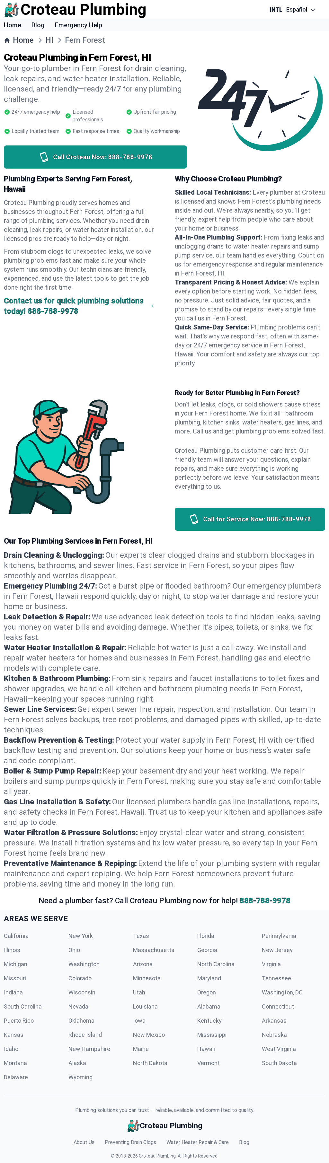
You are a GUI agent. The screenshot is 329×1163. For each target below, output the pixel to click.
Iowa (139, 1020)
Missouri (15, 978)
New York (80, 935)
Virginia (271, 964)
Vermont (208, 1063)
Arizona (143, 964)
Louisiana (145, 1006)
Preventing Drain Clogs (130, 1142)
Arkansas (274, 1020)
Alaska (77, 1063)
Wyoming (80, 1077)
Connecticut (278, 1006)
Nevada (78, 1006)
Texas (141, 935)
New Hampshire (89, 1048)
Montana (15, 1063)
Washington (84, 964)
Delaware (16, 1077)
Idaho (11, 1048)
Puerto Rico (19, 1020)
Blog (38, 25)
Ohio (74, 950)
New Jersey (277, 950)
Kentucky (209, 1020)
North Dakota (150, 1063)
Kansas (13, 1034)
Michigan (15, 964)
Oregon (206, 992)
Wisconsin (81, 992)
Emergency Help (78, 25)
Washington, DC (282, 992)
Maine (141, 1048)
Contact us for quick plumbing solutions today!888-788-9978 (74, 306)
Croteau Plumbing (157, 1156)
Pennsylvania (279, 935)
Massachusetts (153, 950)
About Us (84, 1142)
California (16, 935)
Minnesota (147, 978)
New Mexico (149, 1034)
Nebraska (274, 1034)
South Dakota (279, 1063)
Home (12, 25)
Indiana (13, 992)
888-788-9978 (265, 900)
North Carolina (216, 964)
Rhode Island (85, 1034)
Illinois (12, 950)
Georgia (207, 950)
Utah (139, 992)
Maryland (209, 978)
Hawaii (206, 1048)
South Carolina (23, 1006)
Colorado (80, 978)
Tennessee (276, 978)
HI (49, 40)
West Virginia (279, 1048)
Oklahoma (81, 1020)
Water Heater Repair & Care (197, 1142)
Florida (205, 935)
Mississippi (212, 1034)
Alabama (208, 1006)
